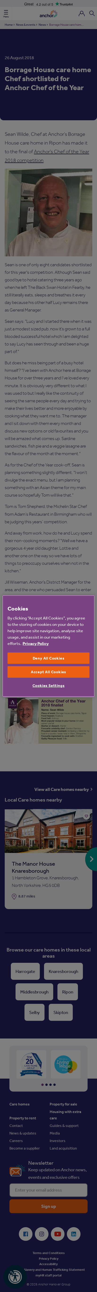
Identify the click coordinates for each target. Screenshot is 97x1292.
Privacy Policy (36, 643)
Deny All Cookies (49, 658)
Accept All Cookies (48, 672)
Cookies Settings (48, 685)
